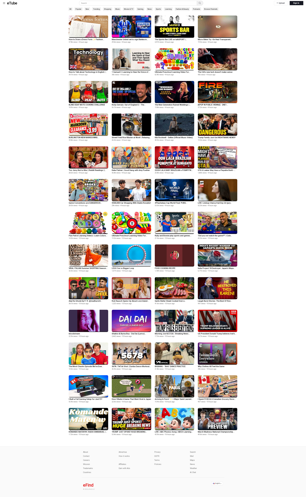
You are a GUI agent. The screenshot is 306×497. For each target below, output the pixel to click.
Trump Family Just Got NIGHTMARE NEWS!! (216, 137)
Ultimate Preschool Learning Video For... (172, 72)
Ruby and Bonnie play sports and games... (173, 236)
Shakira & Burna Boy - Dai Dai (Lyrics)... (129, 334)
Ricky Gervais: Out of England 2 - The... (129, 105)
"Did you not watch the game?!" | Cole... (215, 236)
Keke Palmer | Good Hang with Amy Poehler (131, 170)
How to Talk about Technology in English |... (88, 72)
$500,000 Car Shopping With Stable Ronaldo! (131, 203)
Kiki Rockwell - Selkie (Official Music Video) (174, 137)
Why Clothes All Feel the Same (211, 366)
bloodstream (74, 334)
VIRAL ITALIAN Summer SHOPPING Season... (88, 268)
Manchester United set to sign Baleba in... (130, 39)
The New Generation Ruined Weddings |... (173, 105)
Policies (157, 464)
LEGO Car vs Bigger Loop (123, 268)
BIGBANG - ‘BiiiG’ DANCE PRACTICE (170, 366)
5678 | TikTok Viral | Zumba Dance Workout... (131, 366)
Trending (96, 9)
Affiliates (122, 464)
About (85, 452)
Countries (87, 472)
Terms (157, 460)
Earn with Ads (124, 468)
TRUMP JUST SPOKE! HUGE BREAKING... (129, 432)
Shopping (107, 9)
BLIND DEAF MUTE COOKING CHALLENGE (87, 105)
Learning (168, 9)
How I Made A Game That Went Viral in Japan (131, 399)
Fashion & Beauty (182, 9)
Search (193, 452)
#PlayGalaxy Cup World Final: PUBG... (171, 203)
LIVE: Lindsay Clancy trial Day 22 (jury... (215, 203)
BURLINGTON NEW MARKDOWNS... (84, 137)
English (217, 483)
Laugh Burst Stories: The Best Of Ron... (215, 301)
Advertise (123, 452)
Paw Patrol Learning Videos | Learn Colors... (88, 236)
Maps (192, 460)
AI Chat (193, 472)
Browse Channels (210, 9)
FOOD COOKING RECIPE (165, 268)
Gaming (140, 9)
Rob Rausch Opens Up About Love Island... (130, 301)
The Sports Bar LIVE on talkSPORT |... (171, 39)
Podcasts (196, 9)
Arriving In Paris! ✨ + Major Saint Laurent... (174, 399)
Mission (86, 464)
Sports (158, 9)
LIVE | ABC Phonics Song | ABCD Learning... (174, 432)
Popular (78, 9)
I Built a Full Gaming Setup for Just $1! (85, 399)
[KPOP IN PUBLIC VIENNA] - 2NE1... (213, 105)
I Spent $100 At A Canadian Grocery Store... (217, 399)
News (150, 9)
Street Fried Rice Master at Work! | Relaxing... (131, 137)
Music (117, 9)
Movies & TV (128, 9)
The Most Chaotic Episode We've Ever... (86, 366)
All (70, 9)
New (87, 9)
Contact (86, 456)
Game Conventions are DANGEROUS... (85, 203)
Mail (192, 456)
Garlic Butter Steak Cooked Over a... (170, 301)
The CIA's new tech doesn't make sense (215, 72)
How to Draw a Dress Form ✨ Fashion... (86, 39)
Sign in (296, 3)
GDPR (156, 456)
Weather (193, 468)
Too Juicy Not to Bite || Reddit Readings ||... (87, 170)
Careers (86, 460)
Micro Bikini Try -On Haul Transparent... (215, 39)
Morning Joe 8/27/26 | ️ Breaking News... (172, 334)
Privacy (157, 452)
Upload (281, 3)
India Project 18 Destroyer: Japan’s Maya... (216, 268)
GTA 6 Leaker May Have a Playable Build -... (216, 170)
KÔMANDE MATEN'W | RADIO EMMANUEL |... (88, 432)
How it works (124, 456)
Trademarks (88, 468)
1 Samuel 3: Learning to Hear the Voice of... (131, 72)
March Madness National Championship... (216, 432)
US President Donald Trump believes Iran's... (217, 334)
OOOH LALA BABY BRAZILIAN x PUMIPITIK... (174, 170)
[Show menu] (4, 2)
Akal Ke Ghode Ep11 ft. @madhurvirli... (85, 301)
